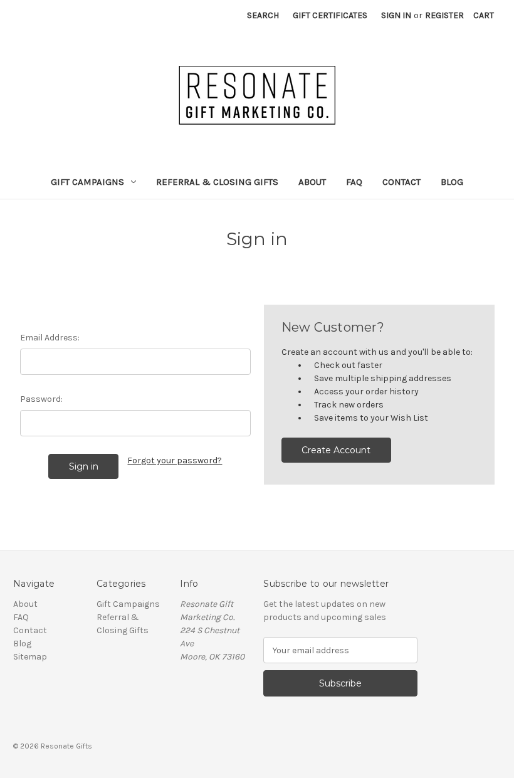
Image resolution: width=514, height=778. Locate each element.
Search (263, 15)
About (312, 181)
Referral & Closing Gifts (217, 181)
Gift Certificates (330, 15)
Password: (41, 399)
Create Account (336, 450)
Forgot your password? (174, 460)
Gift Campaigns (87, 181)
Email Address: (50, 337)
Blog (452, 181)
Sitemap (30, 656)
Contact (401, 181)
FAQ (354, 181)
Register (444, 15)
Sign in (396, 15)
